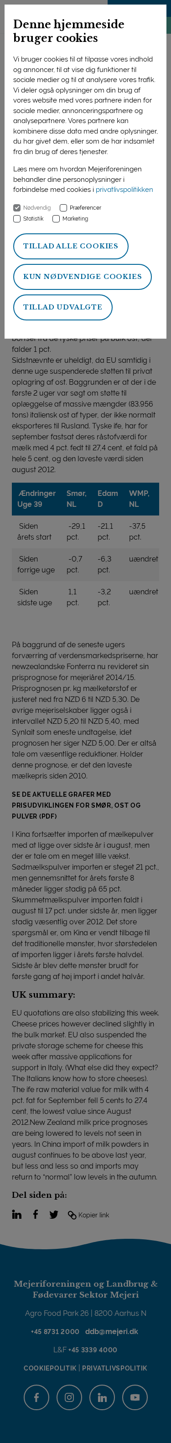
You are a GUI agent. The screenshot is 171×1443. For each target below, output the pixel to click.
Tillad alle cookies (71, 246)
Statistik (33, 219)
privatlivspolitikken (124, 190)
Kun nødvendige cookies (82, 277)
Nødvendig (37, 208)
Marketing (75, 219)
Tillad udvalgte (63, 307)
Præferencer (85, 208)
